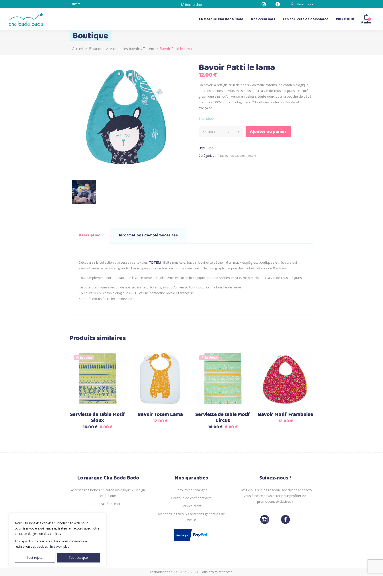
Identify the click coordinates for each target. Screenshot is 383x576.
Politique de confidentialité (191, 498)
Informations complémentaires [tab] (148, 235)
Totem (148, 48)
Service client (191, 506)
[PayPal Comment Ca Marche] (191, 542)
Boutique (96, 48)
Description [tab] (90, 235)
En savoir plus (59, 546)
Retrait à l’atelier (108, 503)
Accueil (78, 48)
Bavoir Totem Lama (160, 414)
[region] (57, 540)
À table (115, 48)
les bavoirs (132, 48)
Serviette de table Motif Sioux (97, 417)
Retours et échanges (191, 490)
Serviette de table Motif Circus (222, 417)
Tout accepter (79, 557)
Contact (75, 4)
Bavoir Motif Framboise (285, 414)
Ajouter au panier (268, 131)
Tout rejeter (35, 557)
